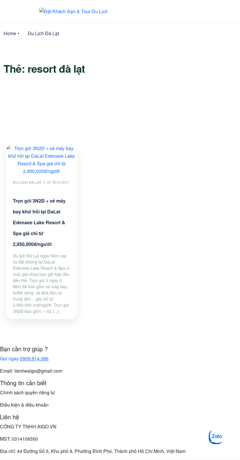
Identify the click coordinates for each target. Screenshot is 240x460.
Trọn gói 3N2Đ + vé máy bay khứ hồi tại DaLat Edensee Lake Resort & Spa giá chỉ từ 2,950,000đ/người (39, 222)
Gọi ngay (24, 358)
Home (10, 33)
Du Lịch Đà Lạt (43, 33)
